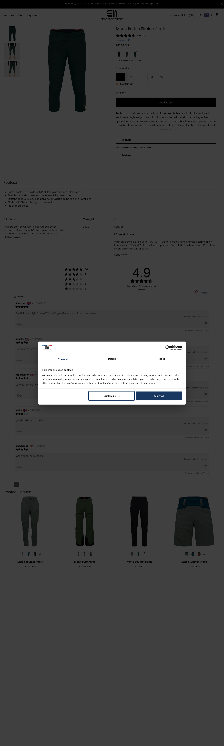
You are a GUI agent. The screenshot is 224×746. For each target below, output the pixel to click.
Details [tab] (112, 358)
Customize (109, 395)
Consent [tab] (63, 359)
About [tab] (161, 358)
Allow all (159, 395)
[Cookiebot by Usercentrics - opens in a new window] (167, 347)
